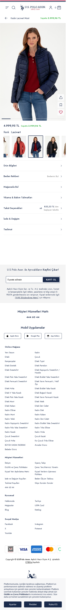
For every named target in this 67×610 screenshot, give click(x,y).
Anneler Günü (41, 445)
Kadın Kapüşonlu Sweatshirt (16, 423)
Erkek (7, 356)
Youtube (8, 533)
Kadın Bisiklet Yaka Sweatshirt (47, 423)
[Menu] (7, 7)
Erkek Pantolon (41, 365)
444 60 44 (32, 317)
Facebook (9, 524)
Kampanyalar (10, 361)
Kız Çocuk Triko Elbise (44, 440)
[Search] (13, 7)
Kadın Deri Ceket (42, 419)
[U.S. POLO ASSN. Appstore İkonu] (12, 336)
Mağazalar (9, 505)
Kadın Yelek (10, 419)
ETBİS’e (29, 562)
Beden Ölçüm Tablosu (44, 478)
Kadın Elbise (10, 410)
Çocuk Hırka (10, 440)
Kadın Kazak (10, 432)
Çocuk (37, 356)
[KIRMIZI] (19, 146)
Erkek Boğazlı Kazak (43, 392)
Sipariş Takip (40, 462)
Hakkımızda (9, 501)
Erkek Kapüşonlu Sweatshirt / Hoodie (47, 371)
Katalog (38, 509)
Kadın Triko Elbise (42, 427)
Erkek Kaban (10, 405)
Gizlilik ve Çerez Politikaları (16, 467)
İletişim (8, 462)
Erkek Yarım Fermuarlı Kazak (46, 397)
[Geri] (6, 18)
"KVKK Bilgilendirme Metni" (27, 297)
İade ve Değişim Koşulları (15, 478)
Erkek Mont (9, 401)
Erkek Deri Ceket (41, 405)
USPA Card (39, 505)
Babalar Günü (11, 449)
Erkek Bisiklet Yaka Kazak (45, 388)
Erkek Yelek (39, 401)
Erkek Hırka (9, 388)
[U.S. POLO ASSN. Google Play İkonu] (32, 336)
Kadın (37, 352)
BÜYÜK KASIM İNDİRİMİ (15, 445)
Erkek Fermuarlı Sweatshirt (16, 381)
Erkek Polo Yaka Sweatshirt (16, 377)
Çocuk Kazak (40, 436)
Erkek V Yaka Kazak (13, 392)
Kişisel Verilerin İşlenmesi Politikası (45, 473)
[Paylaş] (61, 97)
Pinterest (38, 529)
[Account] (50, 7)
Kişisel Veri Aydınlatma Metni (17, 471)
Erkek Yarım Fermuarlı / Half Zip (47, 383)
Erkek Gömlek (10, 365)
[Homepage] (33, 7)
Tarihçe (38, 501)
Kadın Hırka (40, 432)
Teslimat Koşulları (12, 483)
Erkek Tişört (39, 361)
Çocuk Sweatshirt (12, 436)
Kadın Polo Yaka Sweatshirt (16, 427)
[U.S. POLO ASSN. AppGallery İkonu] (53, 336)
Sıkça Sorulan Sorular (44, 483)
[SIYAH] (52, 146)
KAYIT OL (51, 279)
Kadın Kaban (40, 414)
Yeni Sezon (9, 352)
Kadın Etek (39, 410)
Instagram (39, 524)
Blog (7, 509)
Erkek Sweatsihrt (11, 370)
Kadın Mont (10, 414)
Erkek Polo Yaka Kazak (14, 397)
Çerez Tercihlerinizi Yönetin (46, 467)
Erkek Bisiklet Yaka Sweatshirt (47, 377)
